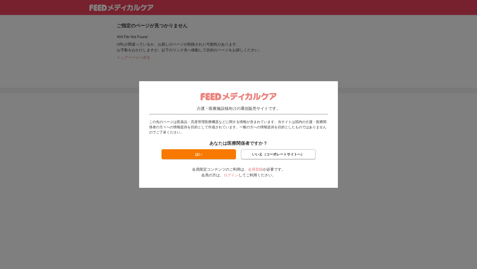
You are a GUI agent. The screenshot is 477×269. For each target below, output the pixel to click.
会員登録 (255, 169)
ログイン (231, 175)
